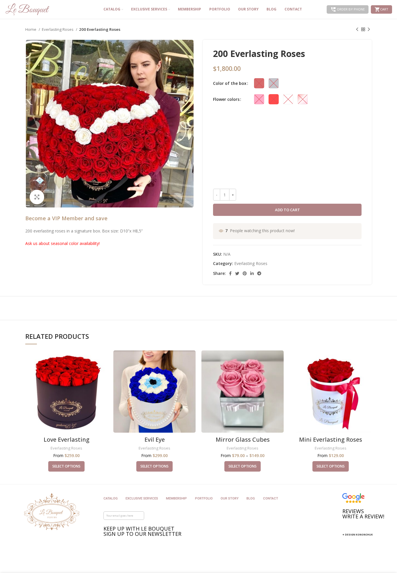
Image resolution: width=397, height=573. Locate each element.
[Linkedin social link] (251, 273)
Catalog (110, 498)
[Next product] (369, 30)
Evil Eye (154, 439)
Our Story (230, 498)
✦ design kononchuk (357, 534)
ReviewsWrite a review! (363, 514)
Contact (270, 498)
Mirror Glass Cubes (243, 439)
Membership (176, 498)
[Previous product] (357, 30)
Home (31, 29)
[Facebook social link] (230, 273)
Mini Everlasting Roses (330, 439)
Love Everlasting (67, 439)
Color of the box (229, 83)
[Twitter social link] (237, 273)
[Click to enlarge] (37, 197)
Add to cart (287, 209)
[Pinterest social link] (244, 273)
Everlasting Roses (58, 29)
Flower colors (226, 99)
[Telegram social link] (259, 273)
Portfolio (204, 498)
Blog (250, 498)
